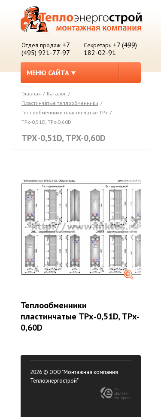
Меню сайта (48, 72)
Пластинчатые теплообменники (59, 103)
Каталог (56, 93)
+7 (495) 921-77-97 (45, 48)
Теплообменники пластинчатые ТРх (64, 112)
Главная (31, 93)
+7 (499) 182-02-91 (110, 48)
